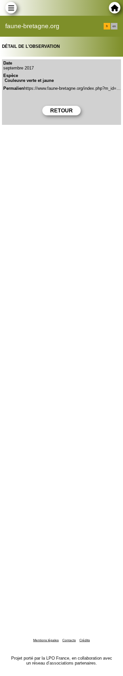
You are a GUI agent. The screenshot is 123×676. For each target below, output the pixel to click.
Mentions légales (46, 640)
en (114, 26)
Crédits (84, 640)
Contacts (69, 640)
